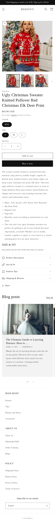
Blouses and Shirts (13, 413)
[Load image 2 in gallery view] (27, 80)
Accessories (10, 419)
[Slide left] (3, 81)
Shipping (14, 115)
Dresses (8, 401)
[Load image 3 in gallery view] (41, 80)
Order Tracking (11, 448)
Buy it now (27, 164)
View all (49, 298)
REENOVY (30, 518)
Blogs (7, 454)
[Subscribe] (47, 506)
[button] (3, 9)
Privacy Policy (11, 483)
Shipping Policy (12, 471)
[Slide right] (52, 81)
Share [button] (7, 286)
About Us (9, 436)
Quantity (5, 141)
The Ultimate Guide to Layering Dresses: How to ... (24, 341)
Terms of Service (12, 489)
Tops (7, 407)
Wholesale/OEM (12, 442)
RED (7, 124)
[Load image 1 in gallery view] (13, 80)
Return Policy (11, 477)
